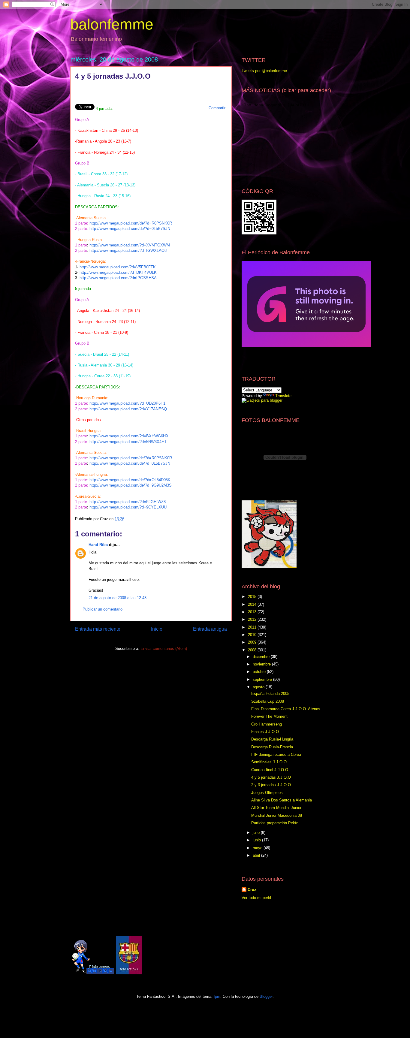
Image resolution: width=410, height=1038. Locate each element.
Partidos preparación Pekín (274, 823)
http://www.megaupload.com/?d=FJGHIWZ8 (127, 501)
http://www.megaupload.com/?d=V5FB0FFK (118, 267)
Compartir (217, 108)
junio (257, 840)
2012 (253, 619)
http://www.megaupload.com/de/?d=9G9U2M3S (130, 485)
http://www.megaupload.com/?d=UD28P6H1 (127, 403)
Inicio (156, 629)
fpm (217, 996)
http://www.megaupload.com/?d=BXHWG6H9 (128, 436)
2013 (253, 612)
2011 (253, 627)
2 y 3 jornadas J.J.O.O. (271, 785)
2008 (253, 650)
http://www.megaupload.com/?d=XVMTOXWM (129, 245)
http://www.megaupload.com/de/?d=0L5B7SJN (129, 228)
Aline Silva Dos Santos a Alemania (281, 800)
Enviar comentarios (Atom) (163, 648)
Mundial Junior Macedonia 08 (276, 815)
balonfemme (111, 24)
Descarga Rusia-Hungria (272, 739)
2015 (253, 596)
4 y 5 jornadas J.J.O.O (271, 777)
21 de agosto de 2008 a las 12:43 (117, 598)
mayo (258, 848)
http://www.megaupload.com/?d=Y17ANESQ (128, 409)
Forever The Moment (269, 716)
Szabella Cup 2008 (267, 701)
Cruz (252, 889)
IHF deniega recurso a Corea (276, 754)
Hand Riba (98, 544)
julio (257, 832)
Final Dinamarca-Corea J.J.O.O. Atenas (285, 709)
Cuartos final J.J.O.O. (270, 770)
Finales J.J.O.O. (265, 731)
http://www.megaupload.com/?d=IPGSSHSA (118, 278)
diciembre (262, 656)
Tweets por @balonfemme (264, 70)
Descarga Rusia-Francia (272, 747)
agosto (259, 687)
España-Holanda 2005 (270, 693)
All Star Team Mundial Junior (276, 807)
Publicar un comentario (102, 609)
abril (257, 855)
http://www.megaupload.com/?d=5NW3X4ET (128, 441)
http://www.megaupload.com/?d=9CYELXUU (128, 507)
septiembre (263, 679)
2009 (253, 642)
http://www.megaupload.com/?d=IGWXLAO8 (128, 250)
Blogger (266, 996)
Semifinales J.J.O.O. (269, 762)
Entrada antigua (210, 629)
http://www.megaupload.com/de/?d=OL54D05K (129, 480)
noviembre (262, 664)
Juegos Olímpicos (267, 792)
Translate (283, 396)
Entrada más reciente (97, 629)
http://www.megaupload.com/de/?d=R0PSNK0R (130, 223)
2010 (253, 634)
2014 (253, 604)
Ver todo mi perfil (256, 897)
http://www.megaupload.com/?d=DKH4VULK (118, 272)
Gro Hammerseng (266, 724)
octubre (260, 671)
